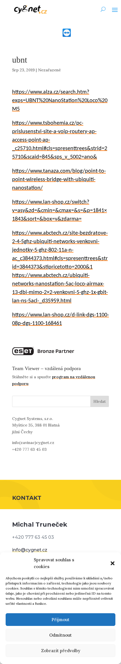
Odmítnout (60, 635)
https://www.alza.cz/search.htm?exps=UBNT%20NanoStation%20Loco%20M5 (59, 100)
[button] (112, 563)
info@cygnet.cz (29, 550)
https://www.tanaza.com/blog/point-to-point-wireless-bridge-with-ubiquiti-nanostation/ (59, 179)
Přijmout (60, 619)
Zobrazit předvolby (60, 650)
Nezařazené (49, 69)
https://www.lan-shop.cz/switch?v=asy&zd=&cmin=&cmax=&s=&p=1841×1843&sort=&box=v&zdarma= (59, 210)
